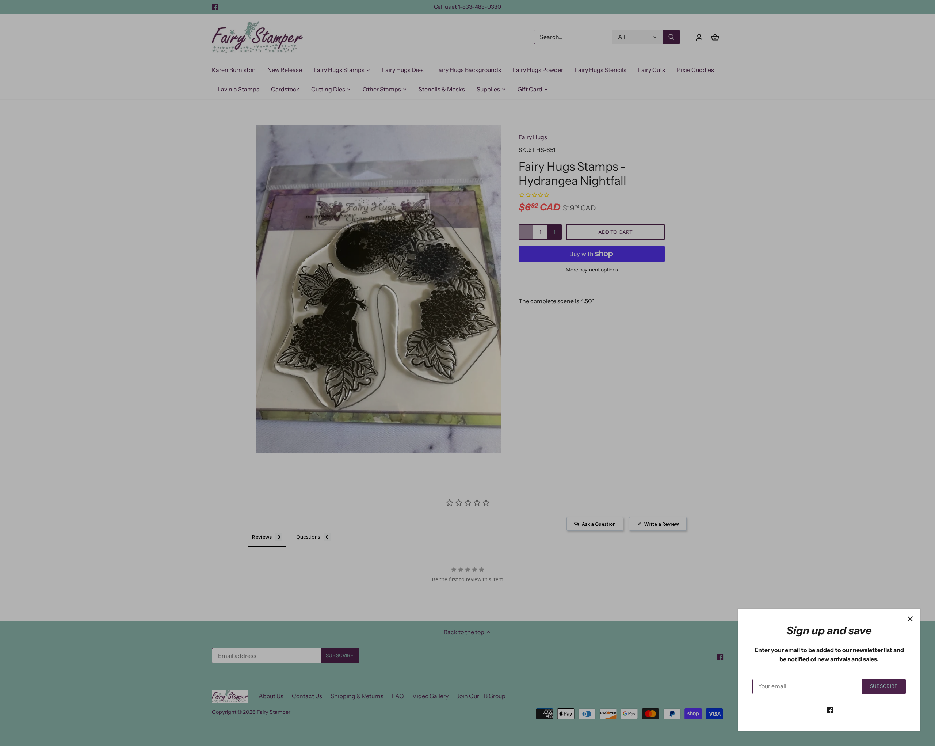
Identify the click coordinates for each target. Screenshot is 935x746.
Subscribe (884, 686)
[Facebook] (830, 710)
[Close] (910, 619)
